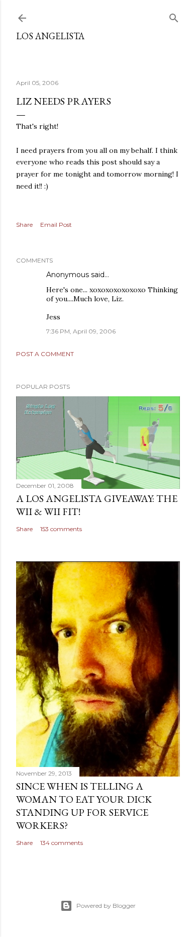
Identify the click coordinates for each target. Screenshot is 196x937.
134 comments (61, 842)
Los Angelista (50, 36)
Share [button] (24, 224)
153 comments (61, 529)
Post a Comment (45, 354)
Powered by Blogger (106, 905)
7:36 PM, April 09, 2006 (81, 331)
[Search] (174, 16)
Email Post (56, 224)
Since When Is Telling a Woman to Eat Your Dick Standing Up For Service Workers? (84, 806)
